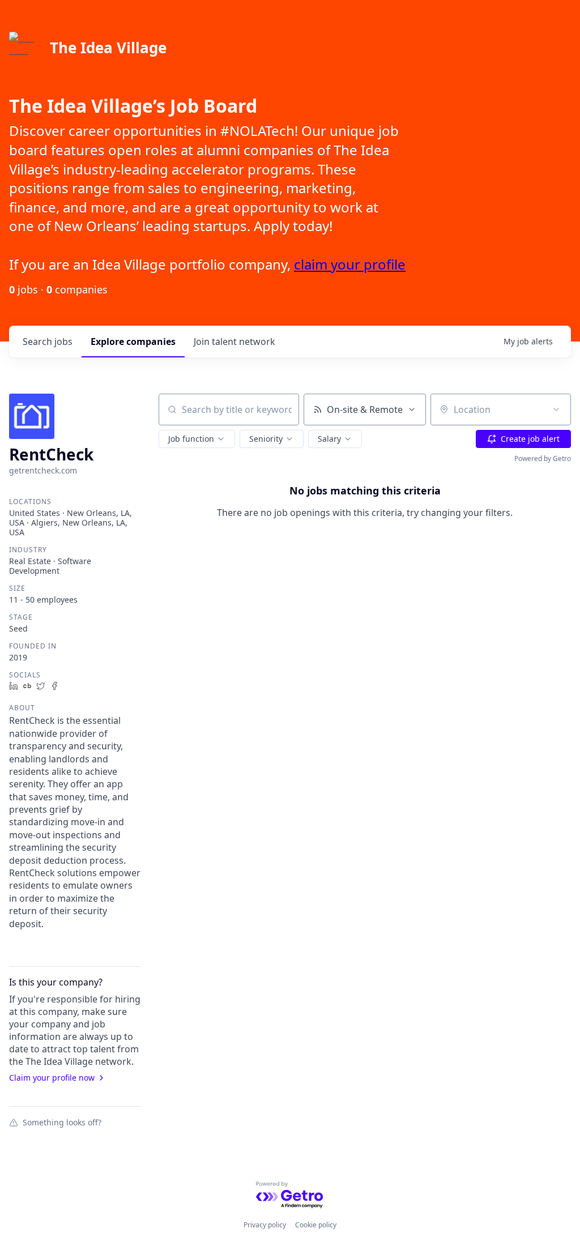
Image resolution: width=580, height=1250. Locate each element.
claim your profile (350, 264)
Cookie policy (315, 1225)
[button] (197, 439)
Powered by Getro (542, 458)
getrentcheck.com (43, 470)
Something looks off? (62, 1122)
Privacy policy (265, 1225)
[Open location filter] (556, 409)
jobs (47, 341)
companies (133, 341)
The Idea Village (108, 47)
